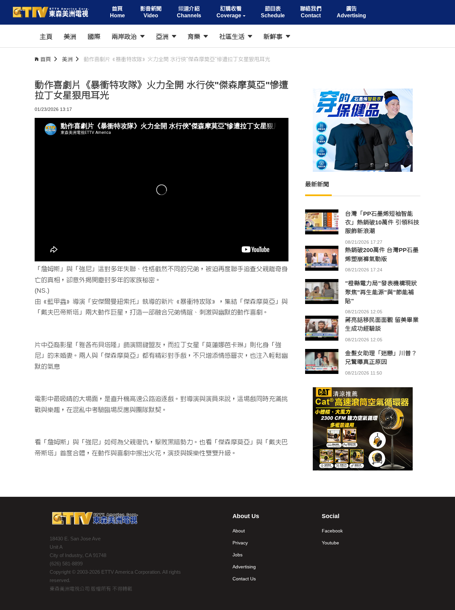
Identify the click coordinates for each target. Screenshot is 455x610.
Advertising (244, 566)
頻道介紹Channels (189, 12)
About (238, 530)
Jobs (237, 554)
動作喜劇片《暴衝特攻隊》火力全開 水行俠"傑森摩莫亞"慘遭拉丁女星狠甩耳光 (177, 59)
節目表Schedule (273, 12)
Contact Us (244, 578)
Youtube (330, 542)
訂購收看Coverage (229, 12)
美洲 (67, 59)
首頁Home (117, 12)
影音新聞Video (151, 12)
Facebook (332, 530)
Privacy (240, 542)
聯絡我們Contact (310, 12)
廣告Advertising (351, 12)
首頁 (45, 59)
